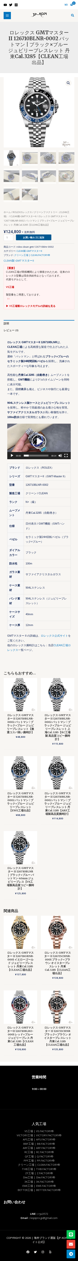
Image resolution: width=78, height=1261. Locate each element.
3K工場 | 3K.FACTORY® (39, 1181)
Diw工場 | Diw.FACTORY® (39, 1177)
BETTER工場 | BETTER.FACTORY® (39, 1190)
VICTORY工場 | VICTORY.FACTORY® (39, 1135)
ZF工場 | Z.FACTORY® (39, 1173)
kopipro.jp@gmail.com (44, 1218)
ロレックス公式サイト (54, 635)
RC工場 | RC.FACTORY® (39, 1152)
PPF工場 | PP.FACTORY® (39, 1160)
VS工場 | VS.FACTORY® (39, 1131)
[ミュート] (60, 455)
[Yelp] (50, 1252)
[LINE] (71, 1234)
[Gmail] (71, 1244)
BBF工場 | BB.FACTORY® (39, 1143)
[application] (39, 441)
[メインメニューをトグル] (7, 15)
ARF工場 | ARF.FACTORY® (39, 1148)
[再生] (12, 455)
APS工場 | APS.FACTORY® (39, 1139)
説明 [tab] (6, 323)
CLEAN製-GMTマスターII (23, 216)
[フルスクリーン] (66, 455)
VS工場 (10, 287)
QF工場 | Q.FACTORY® (39, 1156)
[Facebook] (27, 1252)
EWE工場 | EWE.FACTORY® (39, 1186)
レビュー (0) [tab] (11, 330)
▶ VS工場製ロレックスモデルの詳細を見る (31, 306)
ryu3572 (43, 1214)
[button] (72, 15)
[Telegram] (71, 1254)
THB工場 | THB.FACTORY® (39, 1169)
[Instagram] (16, 4)
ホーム (7, 212)
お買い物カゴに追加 (33, 237)
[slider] (36, 455)
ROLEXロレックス (22, 212)
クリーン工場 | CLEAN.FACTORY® (32, 255)
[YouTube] (5, 4)
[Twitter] (10, 4)
